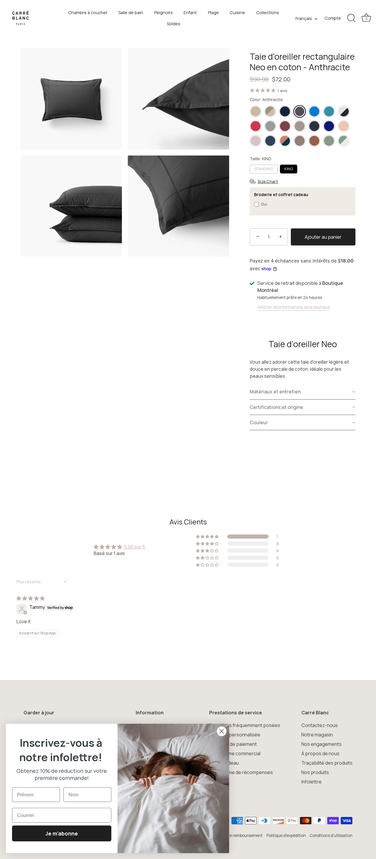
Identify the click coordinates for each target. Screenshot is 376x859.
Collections (267, 12)
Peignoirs (163, 12)
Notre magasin (317, 734)
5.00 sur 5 (134, 547)
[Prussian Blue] (270, 141)
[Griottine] (285, 126)
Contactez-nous (319, 725)
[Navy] (314, 126)
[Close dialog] (221, 731)
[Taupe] (300, 141)
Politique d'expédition (286, 835)
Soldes (173, 23)
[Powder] (255, 141)
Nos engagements (321, 744)
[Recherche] (351, 18)
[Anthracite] (300, 111)
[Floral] (270, 111)
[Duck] (329, 111)
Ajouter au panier (323, 237)
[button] (302, 392)
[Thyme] (329, 141)
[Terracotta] (314, 141)
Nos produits (315, 772)
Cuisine (237, 12)
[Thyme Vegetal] (344, 141)
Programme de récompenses (241, 772)
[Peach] (344, 126)
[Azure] (314, 111)
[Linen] (300, 126)
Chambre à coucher (88, 12)
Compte (333, 18)
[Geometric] (344, 111)
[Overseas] (329, 126)
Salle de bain (130, 12)
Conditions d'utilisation (331, 835)
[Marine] (285, 111)
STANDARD (263, 168)
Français (304, 18)
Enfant (190, 12)
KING (288, 168)
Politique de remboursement (236, 835)
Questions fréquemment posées (244, 725)
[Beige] (255, 111)
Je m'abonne (62, 833)
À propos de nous (320, 753)
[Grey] (270, 126)
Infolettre (311, 781)
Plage (213, 12)
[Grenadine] (255, 126)
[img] (30, 598)
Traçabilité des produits (326, 763)
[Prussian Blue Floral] (285, 141)
